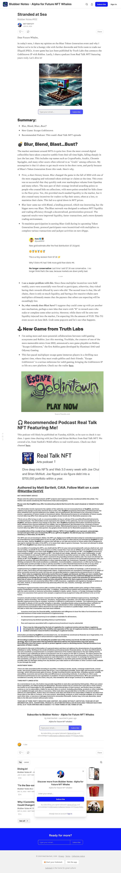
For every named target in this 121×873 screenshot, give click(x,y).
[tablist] (23, 762)
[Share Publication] (92, 4)
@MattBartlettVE (30, 491)
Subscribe (101, 4)
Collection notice (78, 856)
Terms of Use (71, 805)
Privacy (61, 856)
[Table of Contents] (2, 436)
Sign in (114, 4)
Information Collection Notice (59, 807)
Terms (67, 856)
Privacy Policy (78, 807)
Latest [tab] (26, 762)
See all (22, 821)
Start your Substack (54, 862)
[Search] (86, 4)
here (71, 365)
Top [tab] (20, 762)
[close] (83, 771)
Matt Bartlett (28, 24)
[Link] (14, 120)
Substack (48, 868)
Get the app (72, 862)
